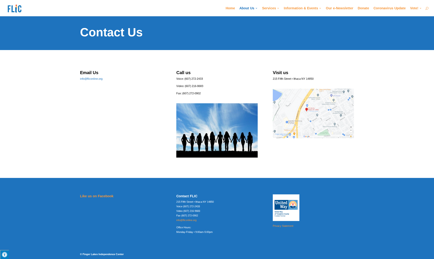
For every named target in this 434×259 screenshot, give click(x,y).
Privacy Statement (283, 225)
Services (269, 8)
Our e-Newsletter (339, 8)
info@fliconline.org (91, 78)
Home (230, 8)
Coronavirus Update (389, 8)
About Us (246, 8)
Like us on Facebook (96, 196)
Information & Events (301, 8)
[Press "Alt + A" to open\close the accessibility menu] (4, 254)
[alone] (217, 156)
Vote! (414, 8)
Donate (363, 8)
